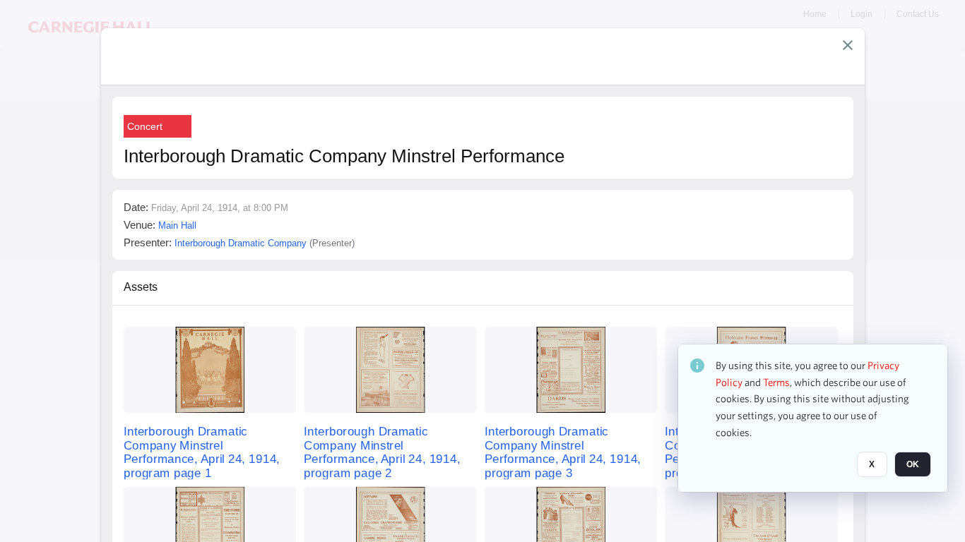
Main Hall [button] (177, 225)
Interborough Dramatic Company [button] (240, 243)
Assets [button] (141, 287)
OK (912, 465)
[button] (847, 45)
